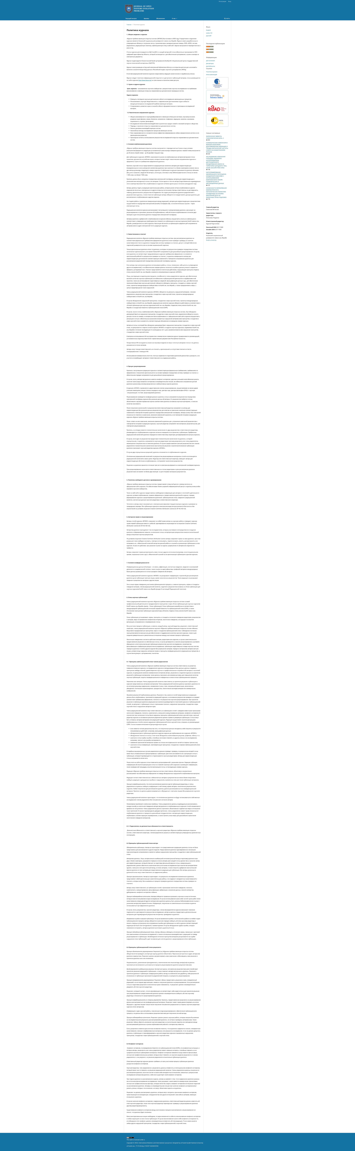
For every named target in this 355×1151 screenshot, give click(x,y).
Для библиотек (210, 66)
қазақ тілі (209, 33)
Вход (229, 1)
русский (208, 36)
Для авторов (210, 63)
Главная (129, 24)
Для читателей (210, 60)
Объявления (160, 18)
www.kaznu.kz (207, 1143)
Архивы (146, 18)
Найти (227, 18)
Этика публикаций (211, 74)
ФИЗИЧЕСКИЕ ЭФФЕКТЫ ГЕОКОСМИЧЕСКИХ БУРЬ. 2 (215, 137)
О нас (174, 18)
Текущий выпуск (131, 18)
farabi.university (211, 240)
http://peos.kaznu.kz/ (145, 80)
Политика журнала (211, 72)
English (208, 30)
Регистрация (222, 1)
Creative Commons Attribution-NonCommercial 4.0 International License (167, 1140)
